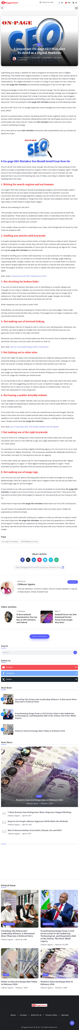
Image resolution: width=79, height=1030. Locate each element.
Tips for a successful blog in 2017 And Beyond (29, 347)
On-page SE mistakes (10, 541)
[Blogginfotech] (10, 2)
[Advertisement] (39, 864)
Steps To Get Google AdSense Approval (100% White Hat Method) (38, 821)
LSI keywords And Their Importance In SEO (28, 276)
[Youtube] (67, 2)
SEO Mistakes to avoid (29, 541)
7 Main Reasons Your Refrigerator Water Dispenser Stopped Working (39, 812)
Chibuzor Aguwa (23, 57)
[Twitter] (75, 2)
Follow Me (72, 582)
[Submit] (75, 652)
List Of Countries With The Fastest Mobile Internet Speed (34, 427)
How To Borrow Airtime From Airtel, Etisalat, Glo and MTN (35, 830)
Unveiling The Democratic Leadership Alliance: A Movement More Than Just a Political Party (46, 700)
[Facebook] (61, 2)
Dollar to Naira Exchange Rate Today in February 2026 (40, 731)
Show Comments (39, 636)
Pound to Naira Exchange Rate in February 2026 (39, 800)
